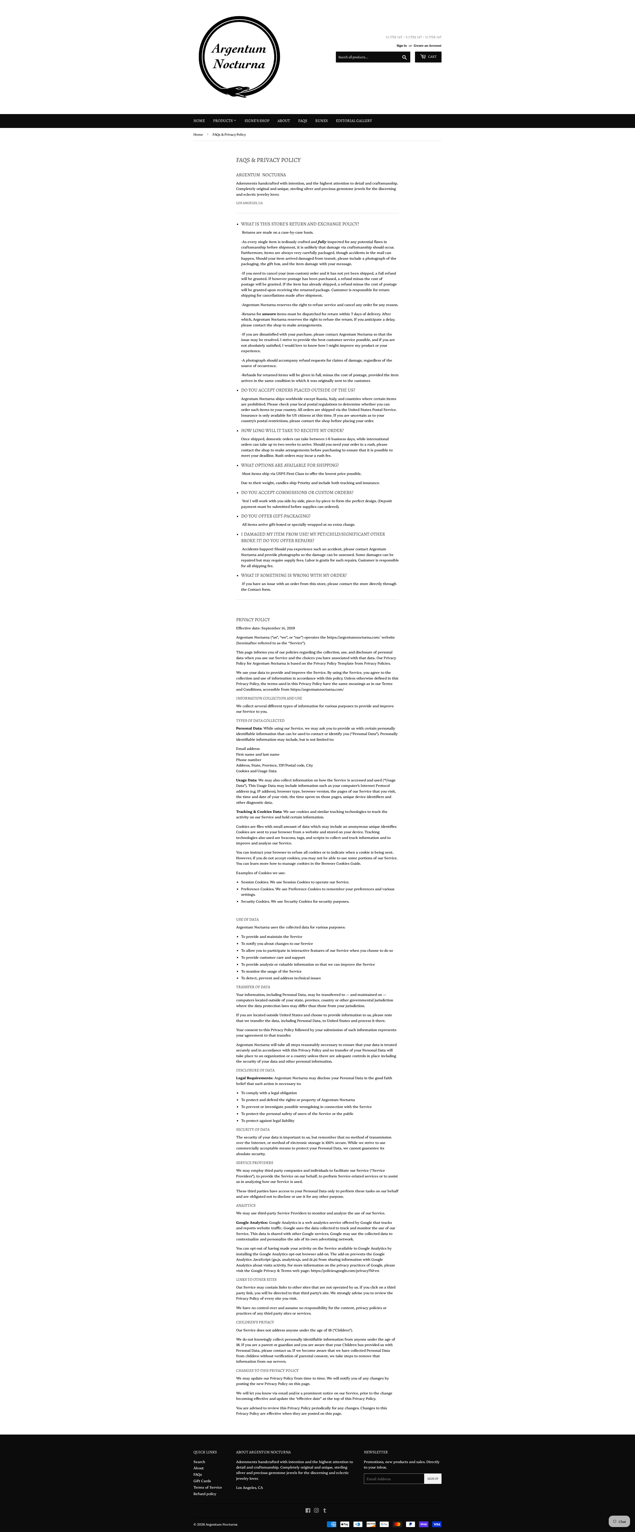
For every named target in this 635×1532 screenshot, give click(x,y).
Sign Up (432, 1479)
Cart (432, 56)
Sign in (402, 45)
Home (199, 120)
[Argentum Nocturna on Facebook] (308, 1510)
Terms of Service (207, 1487)
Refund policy (204, 1493)
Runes (321, 120)
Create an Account (428, 45)
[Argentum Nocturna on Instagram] (316, 1510)
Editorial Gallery (354, 120)
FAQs (302, 120)
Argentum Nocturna (221, 1524)
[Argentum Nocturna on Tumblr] (324, 1510)
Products (223, 120)
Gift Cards (202, 1480)
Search (199, 1461)
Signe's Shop (257, 120)
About (284, 120)
